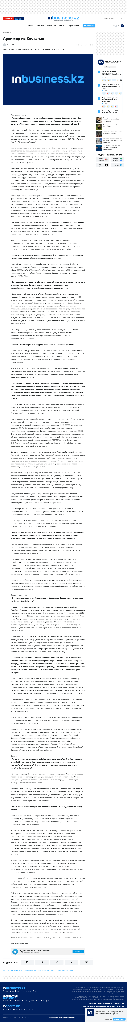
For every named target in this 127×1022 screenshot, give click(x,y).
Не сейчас (108, 1019)
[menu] (4, 26)
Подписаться (119, 1019)
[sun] (113, 26)
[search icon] (122, 18)
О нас (83, 1007)
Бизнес (30, 26)
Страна (62, 26)
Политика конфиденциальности (62, 1017)
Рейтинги (120, 1007)
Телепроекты (101, 1007)
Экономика (51, 26)
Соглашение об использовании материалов (106, 1003)
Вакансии (111, 1007)
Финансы (40, 26)
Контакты (91, 1007)
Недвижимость (74, 26)
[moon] (118, 26)
